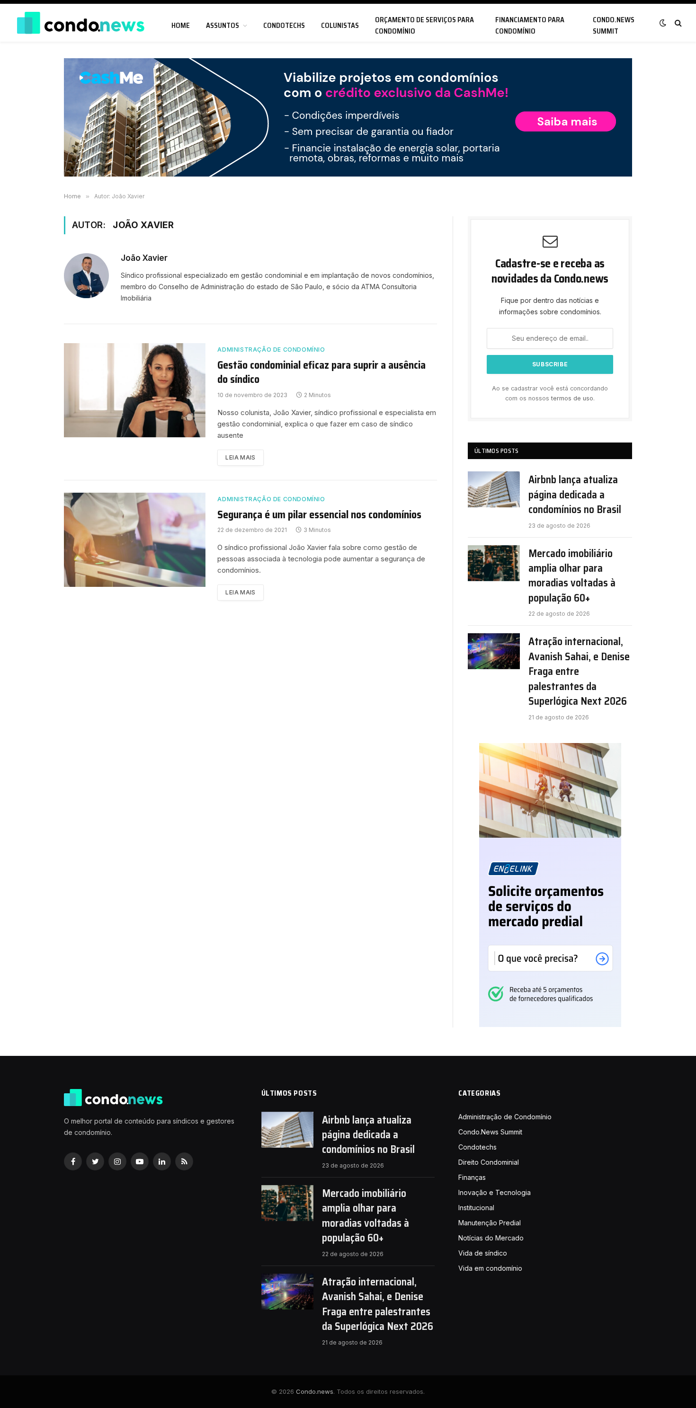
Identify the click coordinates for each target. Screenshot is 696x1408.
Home (180, 25)
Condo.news (314, 1391)
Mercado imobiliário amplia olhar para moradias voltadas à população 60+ (572, 576)
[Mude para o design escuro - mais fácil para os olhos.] (663, 23)
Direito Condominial (488, 1162)
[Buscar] (677, 23)
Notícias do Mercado (491, 1238)
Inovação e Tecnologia (494, 1192)
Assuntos (222, 25)
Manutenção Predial (489, 1223)
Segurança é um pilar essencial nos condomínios (319, 515)
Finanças (472, 1177)
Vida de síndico (482, 1253)
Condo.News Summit (613, 25)
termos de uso (572, 398)
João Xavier (144, 258)
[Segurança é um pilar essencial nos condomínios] (134, 540)
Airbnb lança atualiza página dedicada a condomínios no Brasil (574, 494)
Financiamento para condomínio (529, 25)
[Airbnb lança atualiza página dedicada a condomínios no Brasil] (494, 489)
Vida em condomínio (490, 1268)
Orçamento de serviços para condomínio (424, 25)
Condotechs (284, 25)
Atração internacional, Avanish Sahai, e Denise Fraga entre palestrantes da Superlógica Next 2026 (579, 671)
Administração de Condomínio (271, 349)
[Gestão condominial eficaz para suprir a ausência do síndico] (134, 390)
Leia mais (240, 457)
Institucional (476, 1208)
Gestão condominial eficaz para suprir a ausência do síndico (321, 372)
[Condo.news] (80, 23)
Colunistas (340, 25)
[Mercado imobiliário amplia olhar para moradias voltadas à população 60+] (494, 563)
